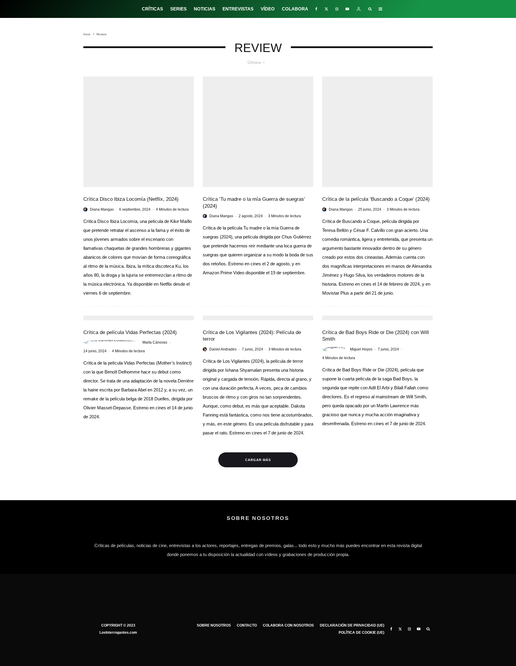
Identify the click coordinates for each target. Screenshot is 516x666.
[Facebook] (316, 9)
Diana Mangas (102, 209)
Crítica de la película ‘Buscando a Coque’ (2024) (376, 199)
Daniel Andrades (222, 349)
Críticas (152, 8)
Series (178, 8)
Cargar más (258, 460)
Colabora (295, 8)
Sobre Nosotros (214, 625)
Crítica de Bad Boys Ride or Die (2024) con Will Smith (375, 336)
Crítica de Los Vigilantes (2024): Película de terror (252, 336)
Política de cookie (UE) (361, 632)
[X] (326, 9)
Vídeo (268, 8)
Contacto (247, 625)
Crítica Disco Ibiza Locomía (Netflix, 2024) (131, 199)
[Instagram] (337, 9)
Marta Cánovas (154, 342)
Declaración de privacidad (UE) (352, 625)
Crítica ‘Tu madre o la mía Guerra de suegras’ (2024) (254, 202)
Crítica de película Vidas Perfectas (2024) (130, 332)
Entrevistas (238, 8)
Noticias (204, 8)
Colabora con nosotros (288, 625)
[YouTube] (347, 9)
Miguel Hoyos (361, 349)
